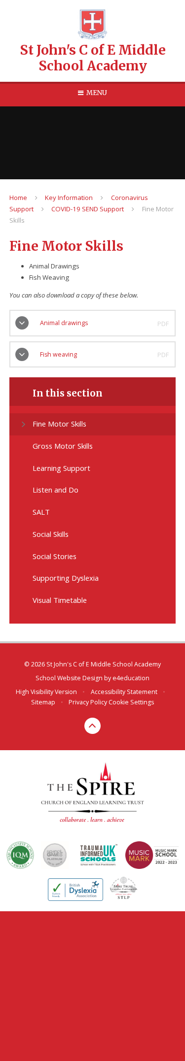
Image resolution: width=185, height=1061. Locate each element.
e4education (130, 678)
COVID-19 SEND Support (87, 208)
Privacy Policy (88, 702)
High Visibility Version (46, 692)
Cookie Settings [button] (131, 702)
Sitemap (43, 702)
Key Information (69, 197)
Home (18, 197)
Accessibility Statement (124, 692)
